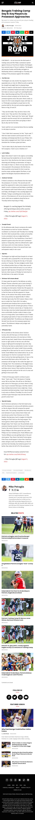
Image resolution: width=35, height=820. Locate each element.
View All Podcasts (8, 787)
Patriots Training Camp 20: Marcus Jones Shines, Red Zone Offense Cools (16, 619)
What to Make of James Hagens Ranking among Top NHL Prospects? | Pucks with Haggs (22, 744)
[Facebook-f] (9, 697)
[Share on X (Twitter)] (8, 32)
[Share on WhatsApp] (22, 32)
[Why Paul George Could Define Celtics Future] (17, 718)
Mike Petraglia (10, 25)
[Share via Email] (31, 32)
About (18, 787)
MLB (21, 785)
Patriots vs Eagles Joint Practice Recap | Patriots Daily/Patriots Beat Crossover (15, 537)
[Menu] (3, 3)
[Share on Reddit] (27, 32)
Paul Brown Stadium (11, 473)
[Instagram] (20, 697)
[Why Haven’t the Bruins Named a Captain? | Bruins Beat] (6, 764)
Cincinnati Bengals (18, 470)
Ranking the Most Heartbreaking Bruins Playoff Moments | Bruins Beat (22, 754)
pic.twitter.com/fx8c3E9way (16, 454)
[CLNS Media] (17, 2)
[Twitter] (14, 697)
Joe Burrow (28, 470)
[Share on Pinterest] (13, 32)
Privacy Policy (26, 787)
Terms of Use (17, 790)
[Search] (32, 3)
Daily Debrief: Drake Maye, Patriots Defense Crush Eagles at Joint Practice (17, 674)
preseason (21, 473)
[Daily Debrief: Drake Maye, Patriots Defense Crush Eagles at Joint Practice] (17, 662)
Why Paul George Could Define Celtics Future (16, 730)
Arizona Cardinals (6, 470)
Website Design (20, 794)
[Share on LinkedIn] (17, 32)
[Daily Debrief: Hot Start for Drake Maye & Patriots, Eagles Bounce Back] (17, 580)
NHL (25, 785)
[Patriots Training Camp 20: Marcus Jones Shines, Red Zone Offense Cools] (17, 607)
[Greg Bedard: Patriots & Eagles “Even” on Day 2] (17, 552)
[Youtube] (26, 697)
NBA (13, 785)
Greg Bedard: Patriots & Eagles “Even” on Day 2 (17, 564)
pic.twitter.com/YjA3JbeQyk (18, 211)
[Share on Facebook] (4, 32)
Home (9, 785)
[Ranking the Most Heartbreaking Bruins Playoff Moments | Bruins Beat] (6, 754)
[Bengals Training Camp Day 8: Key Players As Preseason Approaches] (17, 46)
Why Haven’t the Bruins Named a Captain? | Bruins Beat (22, 762)
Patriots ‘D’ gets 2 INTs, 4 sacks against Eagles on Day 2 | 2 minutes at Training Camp (17, 646)
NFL (3, 473)
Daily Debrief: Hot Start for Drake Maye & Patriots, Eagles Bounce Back (16, 592)
